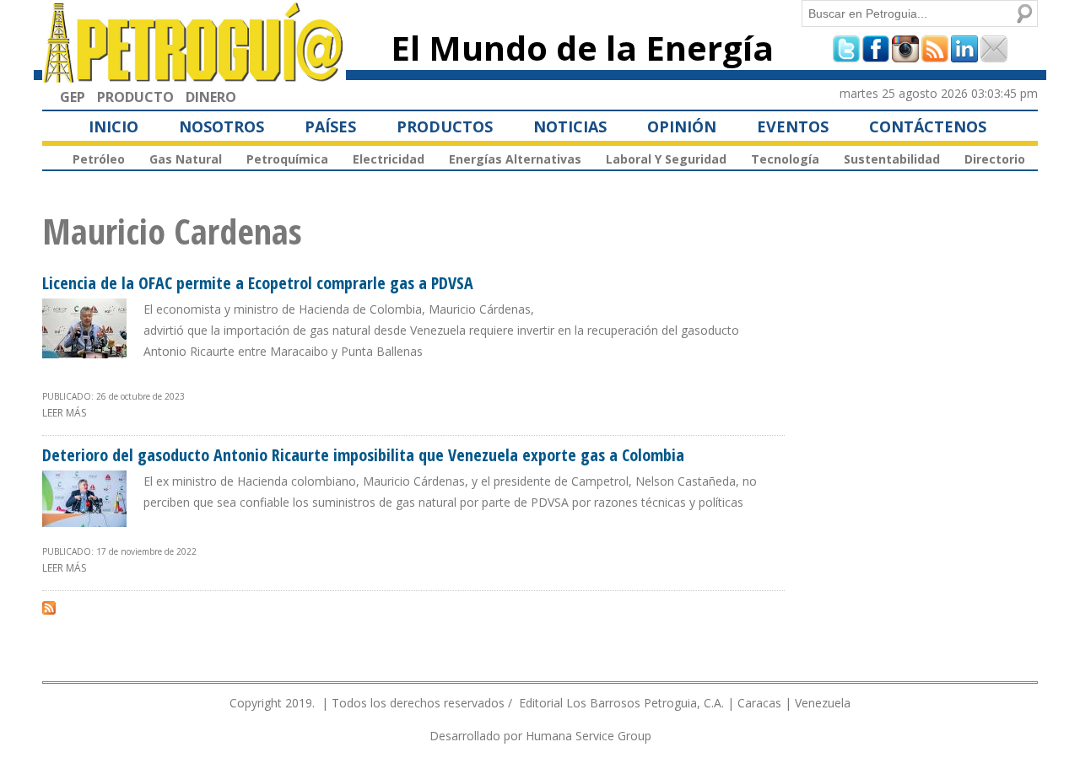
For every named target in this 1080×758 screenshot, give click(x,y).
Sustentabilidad (892, 159)
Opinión (681, 126)
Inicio (113, 126)
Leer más (64, 413)
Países (330, 126)
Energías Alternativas (515, 159)
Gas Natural (185, 159)
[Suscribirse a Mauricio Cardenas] (49, 607)
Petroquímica (287, 159)
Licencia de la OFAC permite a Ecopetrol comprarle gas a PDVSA (257, 282)
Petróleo (99, 159)
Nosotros (221, 126)
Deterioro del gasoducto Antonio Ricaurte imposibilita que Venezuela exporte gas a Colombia (363, 455)
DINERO (211, 97)
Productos (445, 126)
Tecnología (785, 159)
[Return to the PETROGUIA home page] (194, 75)
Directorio (994, 159)
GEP (72, 97)
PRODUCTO (135, 97)
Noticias (570, 126)
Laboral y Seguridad (666, 159)
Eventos (793, 126)
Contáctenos (927, 126)
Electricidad (388, 159)
